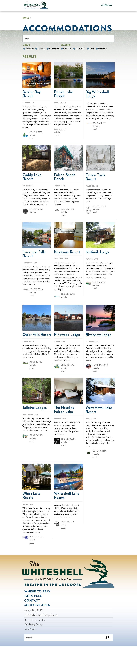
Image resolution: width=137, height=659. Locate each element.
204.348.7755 (36, 132)
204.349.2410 (67, 209)
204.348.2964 (60, 129)
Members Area (37, 605)
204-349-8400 (68, 439)
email (32, 138)
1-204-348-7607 (100, 365)
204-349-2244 (99, 451)
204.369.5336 (36, 289)
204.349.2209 (36, 435)
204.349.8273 (99, 206)
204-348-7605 (36, 536)
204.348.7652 (99, 282)
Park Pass (33, 595)
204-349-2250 (68, 294)
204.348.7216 (36, 362)
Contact (32, 600)
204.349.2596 (36, 209)
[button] (106, 5)
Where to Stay (37, 591)
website (33, 135)
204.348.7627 (67, 521)
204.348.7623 (99, 123)
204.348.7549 (67, 364)
